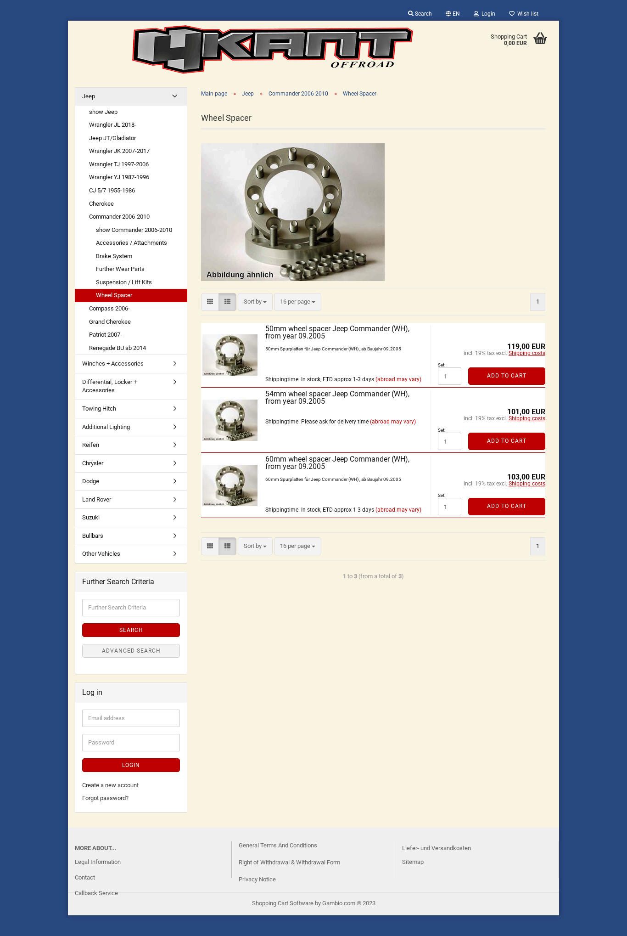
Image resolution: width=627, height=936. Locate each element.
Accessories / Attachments (131, 242)
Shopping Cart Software (283, 903)
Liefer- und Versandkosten (436, 848)
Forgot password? (105, 798)
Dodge (90, 481)
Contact (85, 877)
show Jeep (103, 111)
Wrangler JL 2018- (112, 124)
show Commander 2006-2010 (134, 229)
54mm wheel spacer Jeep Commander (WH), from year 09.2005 (337, 397)
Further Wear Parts (120, 268)
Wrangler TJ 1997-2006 (119, 164)
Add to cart (506, 375)
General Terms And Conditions (278, 845)
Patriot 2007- (105, 334)
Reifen (90, 444)
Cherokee (101, 203)
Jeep (88, 96)
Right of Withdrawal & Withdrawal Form (289, 862)
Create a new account (110, 785)
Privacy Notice (257, 879)
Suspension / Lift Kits (124, 282)
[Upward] (25, 922)
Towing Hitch (99, 408)
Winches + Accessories (113, 363)
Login (487, 14)
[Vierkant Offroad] (272, 50)
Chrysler (92, 463)
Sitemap (413, 861)
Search (423, 14)
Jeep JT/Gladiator (112, 138)
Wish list (526, 14)
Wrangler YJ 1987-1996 (119, 177)
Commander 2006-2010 (119, 216)
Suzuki (91, 517)
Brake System (114, 256)
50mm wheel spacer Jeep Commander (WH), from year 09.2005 (337, 332)
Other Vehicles (101, 553)
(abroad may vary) (398, 379)
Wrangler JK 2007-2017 (119, 150)
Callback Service (96, 893)
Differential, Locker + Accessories (109, 386)
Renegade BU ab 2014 (117, 347)
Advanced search (131, 651)
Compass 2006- (109, 308)
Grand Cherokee (110, 321)
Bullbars (92, 535)
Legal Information (98, 861)
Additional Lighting (106, 426)
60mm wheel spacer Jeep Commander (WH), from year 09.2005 (337, 463)
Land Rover (96, 499)
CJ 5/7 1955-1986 (112, 190)
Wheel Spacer (114, 295)
